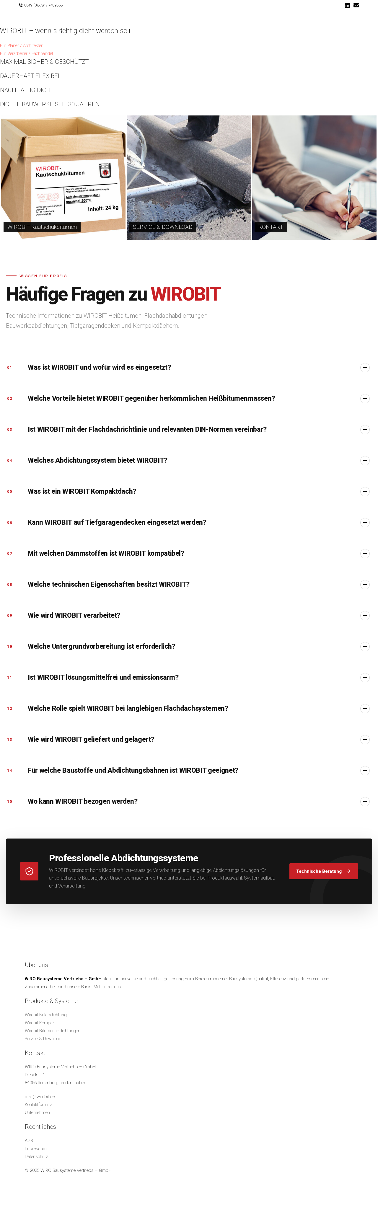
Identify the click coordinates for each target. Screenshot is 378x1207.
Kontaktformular (39, 1104)
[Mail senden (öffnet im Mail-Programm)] (355, 6)
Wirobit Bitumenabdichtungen (52, 1030)
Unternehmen (37, 1112)
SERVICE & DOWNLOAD (163, 227)
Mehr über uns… (109, 986)
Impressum (36, 1148)
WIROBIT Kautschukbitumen (42, 227)
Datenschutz (36, 1156)
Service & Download (43, 1038)
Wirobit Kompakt (40, 1022)
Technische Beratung (319, 871)
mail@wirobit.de (40, 1096)
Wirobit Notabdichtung (46, 1014)
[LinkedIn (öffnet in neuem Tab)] (347, 6)
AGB (29, 1140)
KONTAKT (270, 227)
